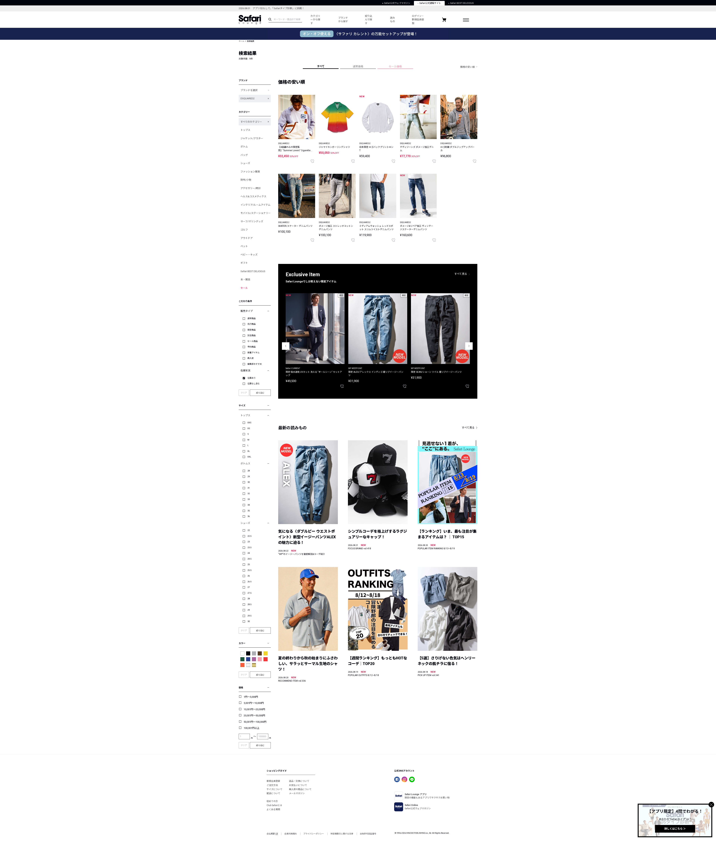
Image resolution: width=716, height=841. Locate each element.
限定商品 (251, 330)
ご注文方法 (272, 785)
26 (248, 576)
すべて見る (460, 273)
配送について (273, 793)
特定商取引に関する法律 (342, 834)
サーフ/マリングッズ (252, 221)
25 (248, 564)
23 (248, 542)
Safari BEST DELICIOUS (462, 3)
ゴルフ (244, 229)
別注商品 (251, 335)
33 (248, 499)
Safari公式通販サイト (430, 3)
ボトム (244, 146)
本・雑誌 (245, 279)
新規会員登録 (273, 781)
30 (248, 482)
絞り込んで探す (368, 20)
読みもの (392, 19)
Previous (285, 346)
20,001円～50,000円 (254, 715)
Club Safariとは (274, 805)
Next (469, 346)
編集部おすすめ (254, 364)
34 (248, 505)
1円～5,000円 (251, 696)
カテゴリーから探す (315, 20)
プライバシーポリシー (313, 834)
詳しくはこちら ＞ (675, 828)
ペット (244, 246)
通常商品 (251, 318)
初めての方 (272, 801)
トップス (245, 130)
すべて (320, 66)
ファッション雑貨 (250, 171)
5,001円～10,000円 (254, 703)
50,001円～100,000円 (255, 721)
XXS (249, 422)
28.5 (249, 604)
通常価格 (358, 66)
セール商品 (252, 341)
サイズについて (274, 789)
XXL (249, 457)
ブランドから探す (343, 19)
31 (248, 488)
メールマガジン (297, 793)
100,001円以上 (251, 728)
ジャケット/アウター (252, 138)
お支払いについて (298, 785)
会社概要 (271, 834)
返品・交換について (299, 781)
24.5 (249, 559)
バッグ (244, 155)
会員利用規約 (290, 834)
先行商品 (251, 324)
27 (248, 587)
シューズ (245, 163)
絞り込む (260, 393)
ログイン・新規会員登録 (418, 20)
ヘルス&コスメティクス (253, 196)
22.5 (249, 536)
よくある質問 (273, 809)
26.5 (249, 581)
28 (248, 471)
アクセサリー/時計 (251, 188)
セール (244, 287)
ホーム (241, 41)
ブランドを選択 (249, 90)
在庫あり (251, 378)
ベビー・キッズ (249, 254)
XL (248, 451)
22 (248, 530)
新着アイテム (253, 352)
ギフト (244, 262)
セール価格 (395, 66)
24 (248, 553)
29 (248, 476)
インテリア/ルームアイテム (255, 204)
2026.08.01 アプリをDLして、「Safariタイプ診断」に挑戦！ (271, 8)
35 (248, 511)
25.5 (249, 570)
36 (248, 516)
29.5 (249, 616)
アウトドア (247, 238)
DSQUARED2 (248, 98)
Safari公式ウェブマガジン (397, 3)
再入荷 (250, 358)
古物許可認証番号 (368, 834)
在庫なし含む (253, 383)
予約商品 (251, 347)
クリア (244, 393)
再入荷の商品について (300, 789)
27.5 (249, 593)
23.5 (249, 547)
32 (248, 493)
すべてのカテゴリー (251, 121)
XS (248, 428)
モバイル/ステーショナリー (256, 213)
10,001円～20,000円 (254, 709)
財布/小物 (246, 179)
